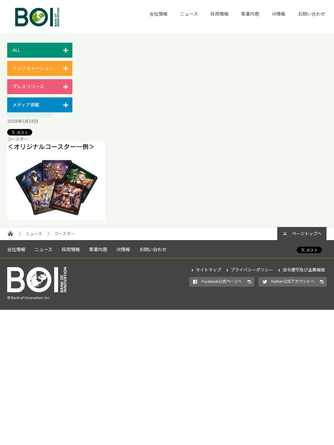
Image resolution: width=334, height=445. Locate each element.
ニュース (189, 14)
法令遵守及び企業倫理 (303, 269)
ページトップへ (307, 233)
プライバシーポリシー (252, 269)
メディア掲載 (25, 105)
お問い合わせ (311, 14)
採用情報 (219, 14)
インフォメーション (32, 68)
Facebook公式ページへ (222, 281)
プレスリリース (28, 86)
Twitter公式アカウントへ (292, 281)
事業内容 (250, 14)
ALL (16, 50)
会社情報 (158, 14)
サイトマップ (208, 269)
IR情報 (278, 14)
